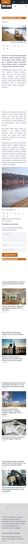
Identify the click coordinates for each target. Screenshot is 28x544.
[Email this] (4, 46)
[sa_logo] (6, 6)
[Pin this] (19, 46)
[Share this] (7, 46)
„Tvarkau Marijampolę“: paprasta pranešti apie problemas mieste (13, 283)
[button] (25, 6)
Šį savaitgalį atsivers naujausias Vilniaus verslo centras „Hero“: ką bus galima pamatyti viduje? (13, 463)
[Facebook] (20, 2)
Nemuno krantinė (7, 221)
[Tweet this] (11, 46)
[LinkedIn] (25, 2)
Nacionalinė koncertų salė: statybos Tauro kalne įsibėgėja (12, 333)
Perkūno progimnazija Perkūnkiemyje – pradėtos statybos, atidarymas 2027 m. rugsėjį (12, 411)
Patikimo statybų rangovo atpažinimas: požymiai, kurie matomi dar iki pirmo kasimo (12, 358)
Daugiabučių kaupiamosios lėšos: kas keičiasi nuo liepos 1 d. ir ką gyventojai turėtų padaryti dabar (14, 384)
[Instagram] (23, 2)
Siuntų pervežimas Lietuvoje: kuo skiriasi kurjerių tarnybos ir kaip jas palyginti (13, 489)
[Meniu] (14, 2)
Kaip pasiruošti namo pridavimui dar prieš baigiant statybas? (13, 438)
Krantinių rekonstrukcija (14, 218)
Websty (4, 541)
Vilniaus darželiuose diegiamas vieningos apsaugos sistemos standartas (13, 308)
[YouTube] (18, 533)
